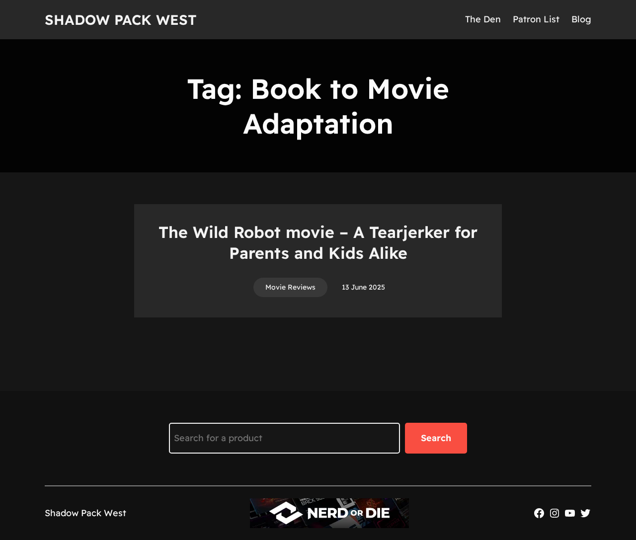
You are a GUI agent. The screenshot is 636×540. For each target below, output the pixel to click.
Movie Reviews (290, 287)
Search (436, 438)
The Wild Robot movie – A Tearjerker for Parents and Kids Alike (318, 242)
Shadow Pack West (121, 19)
